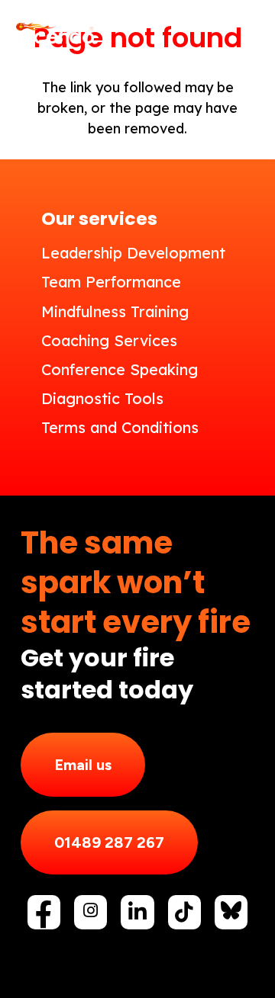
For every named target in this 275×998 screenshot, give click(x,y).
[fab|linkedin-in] (137, 911)
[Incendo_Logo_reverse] (54, 35)
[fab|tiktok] (184, 911)
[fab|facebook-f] (44, 915)
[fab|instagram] (90, 911)
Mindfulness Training (115, 311)
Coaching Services (109, 340)
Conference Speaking (119, 369)
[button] (252, 34)
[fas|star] (231, 910)
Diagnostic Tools (102, 398)
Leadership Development (133, 252)
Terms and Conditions (120, 427)
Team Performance (111, 281)
